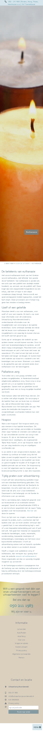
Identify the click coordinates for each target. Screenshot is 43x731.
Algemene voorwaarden (21, 654)
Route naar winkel (23, 711)
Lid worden (21, 629)
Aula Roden (21, 632)
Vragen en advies (21, 643)
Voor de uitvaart (22, 263)
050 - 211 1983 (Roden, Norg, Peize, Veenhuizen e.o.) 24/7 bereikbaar (23, 2)
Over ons (21, 639)
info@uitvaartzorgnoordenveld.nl (21, 696)
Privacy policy (21, 650)
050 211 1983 (21, 605)
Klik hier (30, 510)
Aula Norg (21, 636)
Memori (21, 657)
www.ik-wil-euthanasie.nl (26, 556)
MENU (36, 727)
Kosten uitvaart (21, 646)
